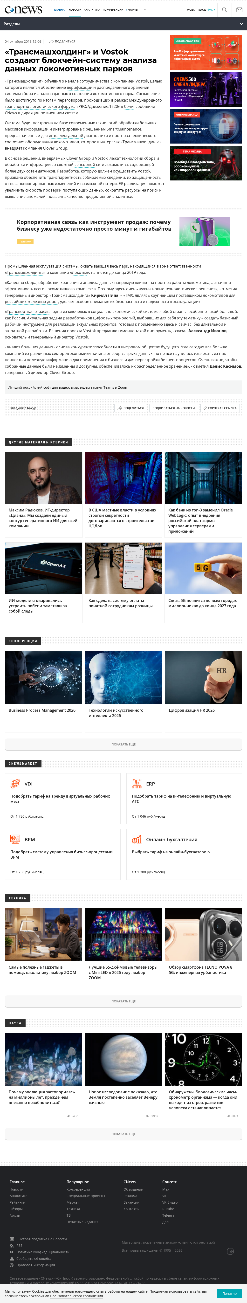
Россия (18, 318)
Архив (15, 1215)
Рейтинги (17, 1202)
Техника (73, 1208)
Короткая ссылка (222, 408)
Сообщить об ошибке (34, 1258)
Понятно (229, 1293)
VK (164, 1195)
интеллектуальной (66, 135)
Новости (16, 1189)
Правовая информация (35, 1265)
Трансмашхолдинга (25, 272)
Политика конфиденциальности (42, 1252)
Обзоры (16, 1208)
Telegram (170, 1215)
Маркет (73, 1202)
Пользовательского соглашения (76, 1296)
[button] (224, 10)
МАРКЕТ (133, 9)
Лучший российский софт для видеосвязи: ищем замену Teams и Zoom (67, 387)
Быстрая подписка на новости (41, 1239)
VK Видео (170, 1202)
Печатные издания (82, 1222)
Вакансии (131, 1202)
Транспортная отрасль (28, 311)
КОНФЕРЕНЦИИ (113, 9)
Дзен (166, 1222)
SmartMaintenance (124, 129)
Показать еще (123, 744)
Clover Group (78, 158)
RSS (19, 1245)
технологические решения (190, 288)
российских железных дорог (31, 301)
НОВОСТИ (75, 9)
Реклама (130, 1195)
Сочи (129, 106)
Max (165, 1189)
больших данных (37, 347)
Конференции (78, 1189)
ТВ (69, 1215)
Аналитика (92, 9)
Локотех (79, 272)
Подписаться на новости (173, 408)
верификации (79, 87)
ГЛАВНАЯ (60, 9)
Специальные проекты (86, 1195)
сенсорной (85, 164)
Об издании (133, 1189)
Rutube (168, 1208)
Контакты (131, 1208)
